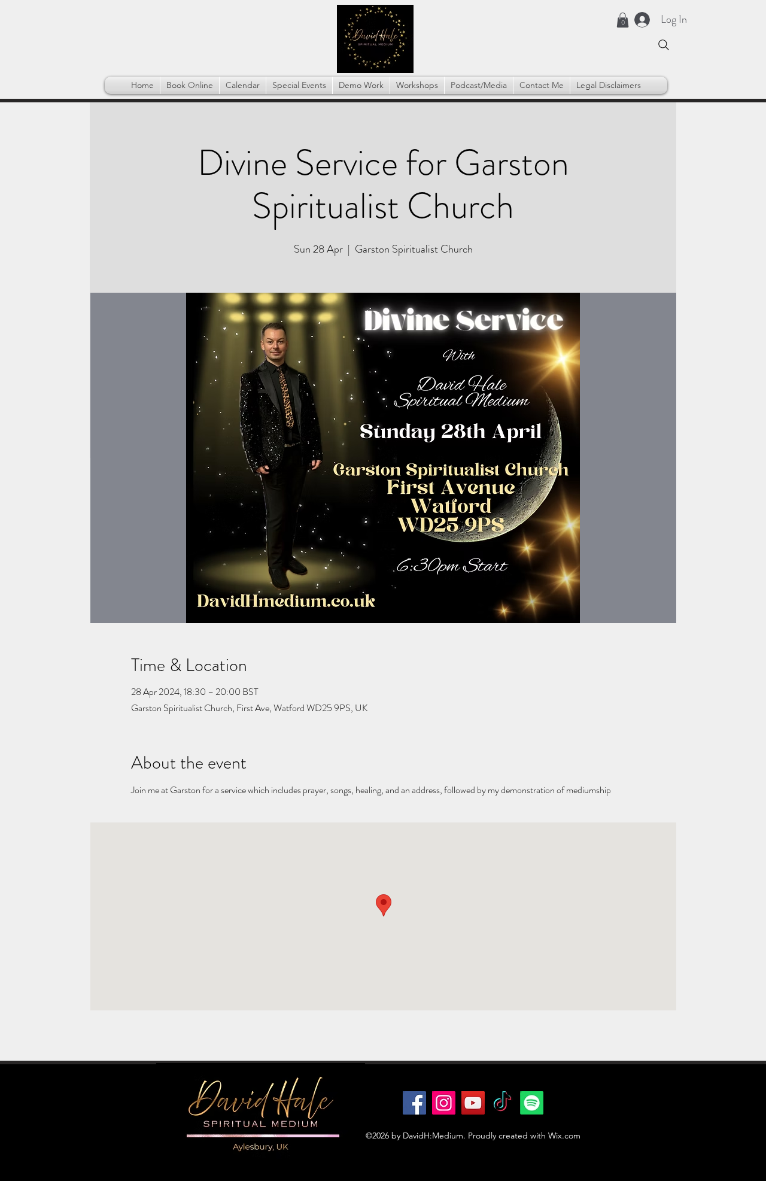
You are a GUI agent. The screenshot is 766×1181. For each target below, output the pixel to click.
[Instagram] (443, 1103)
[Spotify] (531, 1103)
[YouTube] (473, 1103)
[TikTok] (502, 1103)
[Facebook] (414, 1103)
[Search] (663, 44)
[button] (622, 20)
